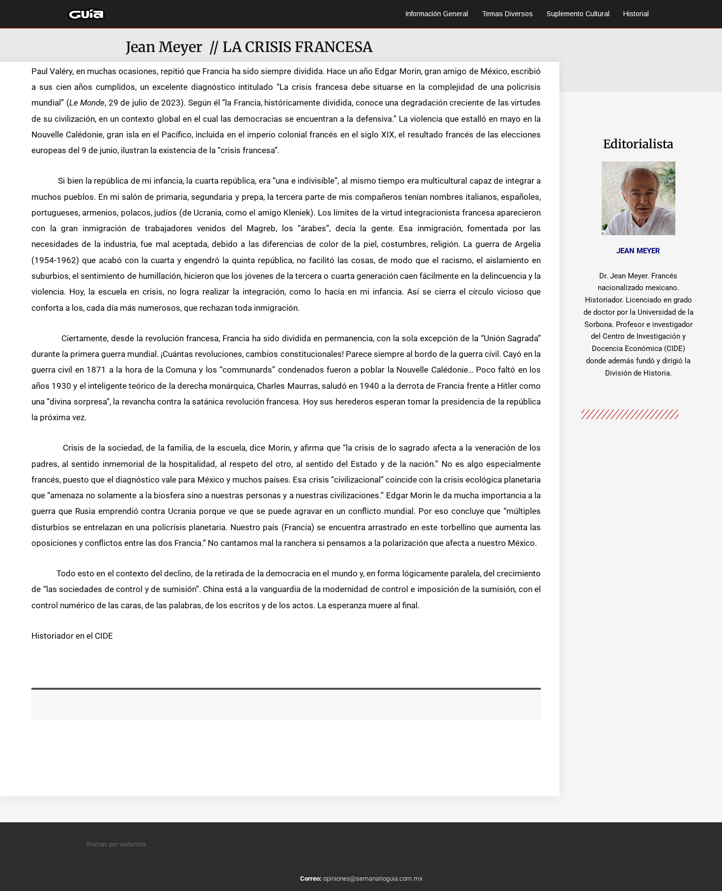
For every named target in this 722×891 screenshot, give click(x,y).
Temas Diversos (507, 14)
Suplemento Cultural (578, 14)
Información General (436, 14)
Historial (636, 14)
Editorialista (638, 144)
